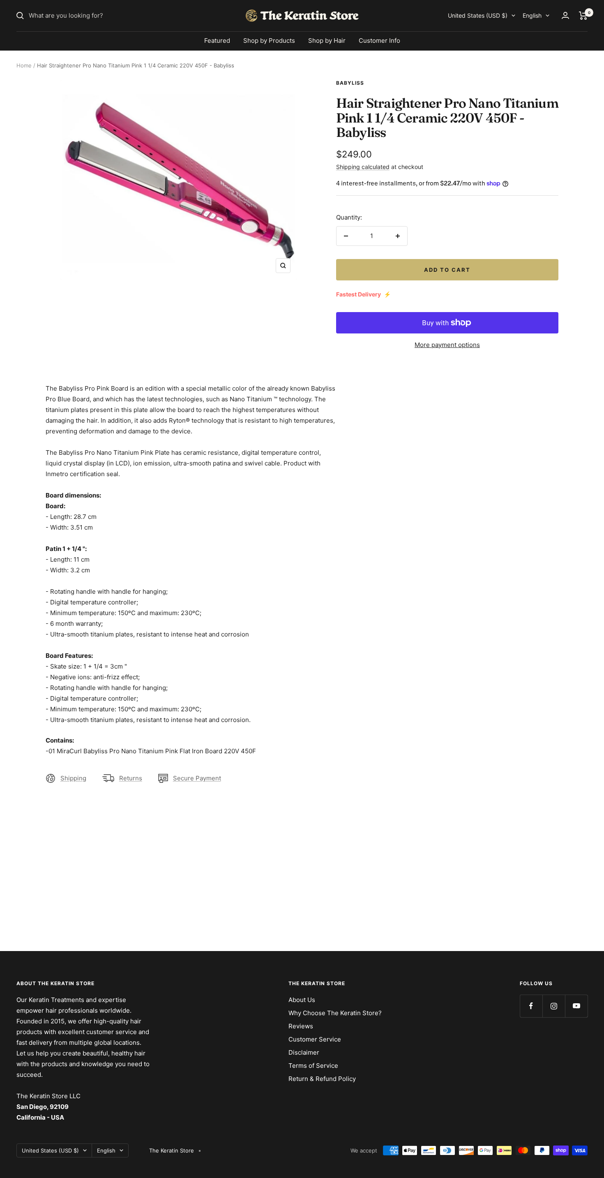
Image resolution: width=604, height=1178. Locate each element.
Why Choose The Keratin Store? (335, 1013)
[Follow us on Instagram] (553, 1006)
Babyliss (350, 83)
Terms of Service (313, 1065)
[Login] (565, 15)
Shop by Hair (327, 40)
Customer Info (379, 40)
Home (24, 65)
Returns (130, 778)
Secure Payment (197, 778)
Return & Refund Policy (322, 1079)
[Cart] (583, 16)
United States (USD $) (477, 15)
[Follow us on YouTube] (576, 1006)
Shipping (73, 778)
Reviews (300, 1026)
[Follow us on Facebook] (531, 1006)
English (532, 15)
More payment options (447, 345)
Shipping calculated (363, 166)
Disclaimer (303, 1052)
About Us (301, 1000)
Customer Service (314, 1039)
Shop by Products (269, 40)
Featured (217, 40)
